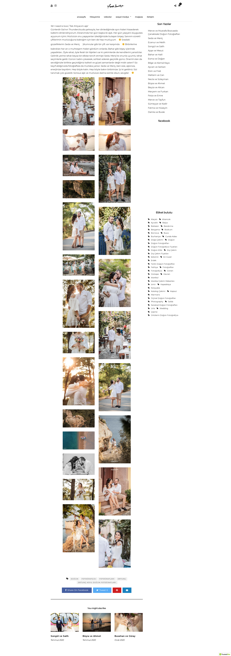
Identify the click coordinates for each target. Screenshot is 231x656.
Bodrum (168, 229)
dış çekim (172, 250)
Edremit (155, 257)
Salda (170, 301)
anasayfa (81, 17)
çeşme (154, 312)
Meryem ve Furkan (158, 91)
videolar (108, 17)
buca (166, 233)
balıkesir (155, 226)
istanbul (154, 277)
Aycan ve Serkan (157, 67)
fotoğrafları (106, 579)
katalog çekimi (158, 291)
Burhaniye (156, 236)
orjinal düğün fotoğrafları (163, 298)
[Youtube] (52, 5)
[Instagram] (56, 5)
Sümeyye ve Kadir (157, 103)
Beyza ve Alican (156, 87)
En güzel (167, 257)
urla (153, 308)
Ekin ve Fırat (154, 71)
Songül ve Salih (60, 636)
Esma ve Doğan (156, 58)
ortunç (122, 579)
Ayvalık (154, 222)
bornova (155, 233)
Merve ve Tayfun (156, 99)
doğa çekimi (157, 240)
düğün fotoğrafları (160, 243)
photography (157, 301)
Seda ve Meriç (155, 38)
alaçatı (154, 219)
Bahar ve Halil (155, 54)
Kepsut (173, 291)
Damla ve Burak (156, 112)
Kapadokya (166, 284)
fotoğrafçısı (89, 579)
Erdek (153, 260)
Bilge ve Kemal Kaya (159, 63)
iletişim (150, 17)
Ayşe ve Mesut (155, 50)
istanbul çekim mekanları (163, 281)
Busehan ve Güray (125, 636)
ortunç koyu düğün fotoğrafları (97, 582)
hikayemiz (95, 17)
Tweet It (103, 590)
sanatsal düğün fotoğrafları (164, 305)
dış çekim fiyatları (160, 253)
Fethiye (154, 267)
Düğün (74, 579)
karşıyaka (155, 288)
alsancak (166, 219)
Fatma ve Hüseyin (157, 108)
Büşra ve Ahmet (92, 636)
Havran (166, 274)
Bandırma (168, 226)
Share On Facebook (77, 590)
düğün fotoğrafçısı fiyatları (164, 247)
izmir (153, 284)
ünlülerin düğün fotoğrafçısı (164, 315)
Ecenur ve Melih (156, 42)
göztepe (155, 274)
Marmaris (155, 295)
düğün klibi (156, 250)
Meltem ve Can (156, 75)
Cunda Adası (171, 236)
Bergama (155, 229)
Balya (165, 222)
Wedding (164, 308)
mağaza (139, 17)
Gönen (170, 271)
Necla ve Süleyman (158, 79)
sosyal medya (122, 17)
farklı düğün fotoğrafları (163, 264)
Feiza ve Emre (155, 95)
